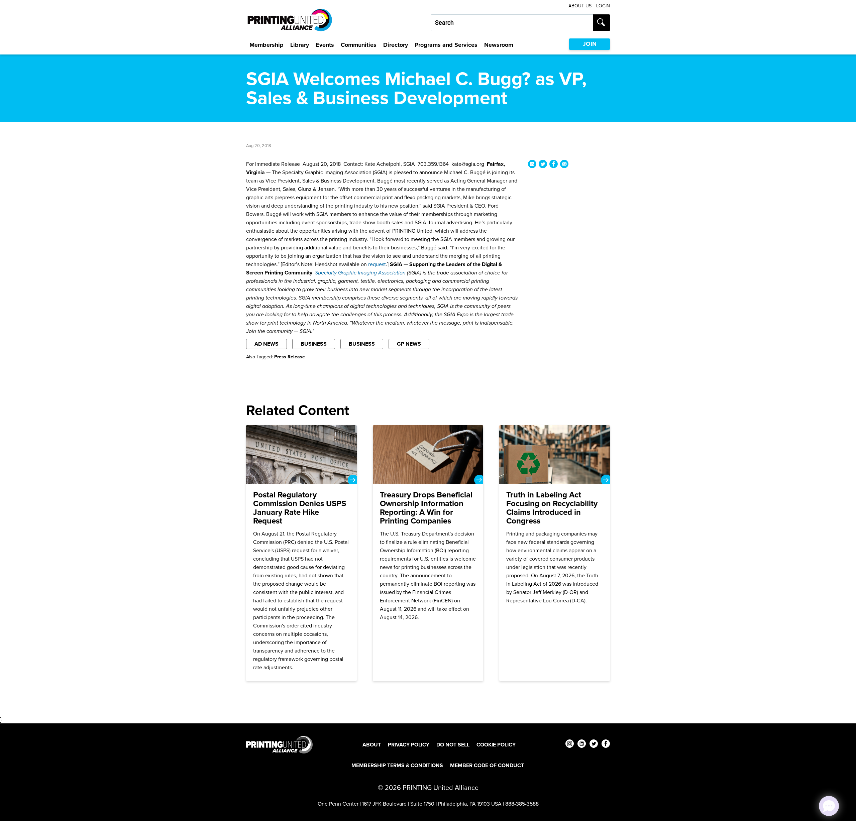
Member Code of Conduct (487, 765)
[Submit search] (601, 22)
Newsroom (498, 44)
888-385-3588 (522, 804)
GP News (409, 344)
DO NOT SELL (452, 744)
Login (603, 6)
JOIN (590, 43)
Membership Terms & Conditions (397, 765)
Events (325, 44)
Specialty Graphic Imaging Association (360, 272)
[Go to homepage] (279, 744)
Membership (266, 44)
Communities (359, 44)
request (377, 264)
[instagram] (569, 744)
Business (314, 344)
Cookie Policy (496, 744)
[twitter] (594, 744)
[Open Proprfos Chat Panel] (829, 806)
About (371, 744)
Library (299, 44)
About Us (580, 6)
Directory (395, 44)
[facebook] (606, 744)
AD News (266, 344)
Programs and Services (446, 44)
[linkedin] (581, 744)
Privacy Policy (408, 744)
